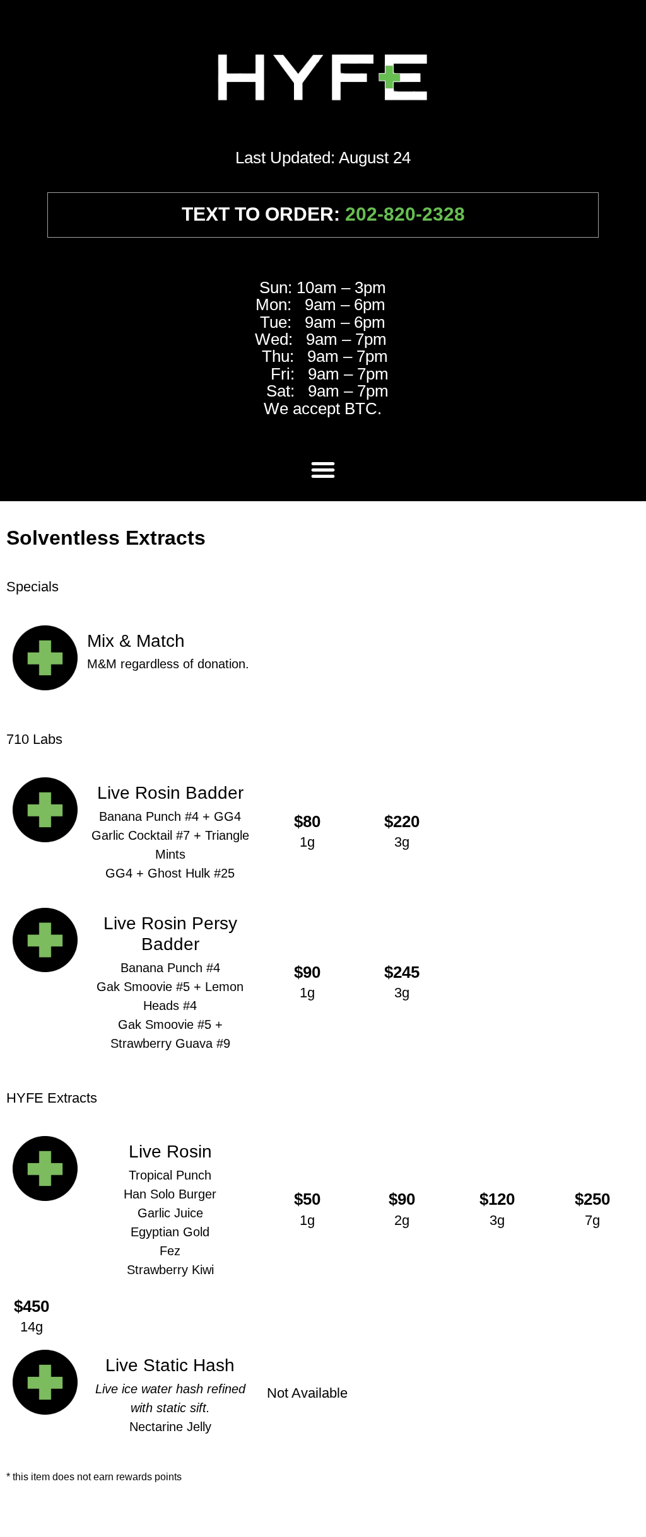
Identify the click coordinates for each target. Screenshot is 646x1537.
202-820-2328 (405, 214)
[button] (323, 470)
